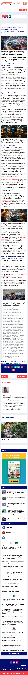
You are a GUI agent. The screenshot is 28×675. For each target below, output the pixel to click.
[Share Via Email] (22, 367)
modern (4, 363)
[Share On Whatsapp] (18, 367)
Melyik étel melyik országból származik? (12, 632)
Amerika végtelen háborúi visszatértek (12, 576)
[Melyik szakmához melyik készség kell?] (4, 519)
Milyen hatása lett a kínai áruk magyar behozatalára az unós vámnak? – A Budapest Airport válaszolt (12, 547)
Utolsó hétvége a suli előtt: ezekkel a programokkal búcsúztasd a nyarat (15, 505)
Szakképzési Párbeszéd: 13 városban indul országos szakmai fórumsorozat (15, 492)
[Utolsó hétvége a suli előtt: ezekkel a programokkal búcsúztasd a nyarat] (4, 504)
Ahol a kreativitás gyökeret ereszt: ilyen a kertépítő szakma (13, 440)
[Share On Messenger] (15, 367)
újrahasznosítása (6, 201)
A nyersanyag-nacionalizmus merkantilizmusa (10, 587)
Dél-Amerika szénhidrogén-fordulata (12, 579)
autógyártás (11, 361)
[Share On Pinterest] (8, 367)
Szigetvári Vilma (9, 31)
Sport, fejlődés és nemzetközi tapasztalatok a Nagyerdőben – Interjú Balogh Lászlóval (14, 605)
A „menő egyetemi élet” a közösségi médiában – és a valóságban (11, 646)
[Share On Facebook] (5, 367)
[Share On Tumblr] (12, 367)
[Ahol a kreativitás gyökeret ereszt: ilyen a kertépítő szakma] (4, 498)
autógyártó (21, 361)
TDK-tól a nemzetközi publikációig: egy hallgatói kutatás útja (12, 617)
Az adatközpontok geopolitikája (10, 583)
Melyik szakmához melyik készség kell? (15, 518)
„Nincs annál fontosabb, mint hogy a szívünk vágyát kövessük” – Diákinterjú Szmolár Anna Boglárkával (12, 623)
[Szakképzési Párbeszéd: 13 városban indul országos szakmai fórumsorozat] (4, 492)
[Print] (13, 370)
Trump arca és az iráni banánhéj (10, 591)
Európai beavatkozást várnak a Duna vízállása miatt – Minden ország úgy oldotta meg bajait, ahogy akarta (13, 557)
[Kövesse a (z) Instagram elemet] (22, 10)
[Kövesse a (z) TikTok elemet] (25, 10)
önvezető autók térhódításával (11, 179)
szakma (19, 363)
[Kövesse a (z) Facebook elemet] (20, 10)
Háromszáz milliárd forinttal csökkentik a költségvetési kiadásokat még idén (13, 567)
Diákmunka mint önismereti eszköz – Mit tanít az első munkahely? (13, 636)
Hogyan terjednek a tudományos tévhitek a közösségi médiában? (13, 600)
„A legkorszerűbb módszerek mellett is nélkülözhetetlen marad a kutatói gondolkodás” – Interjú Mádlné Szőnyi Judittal (15, 512)
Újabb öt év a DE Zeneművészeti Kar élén (13, 650)
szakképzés (12, 363)
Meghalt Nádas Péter (7, 552)
